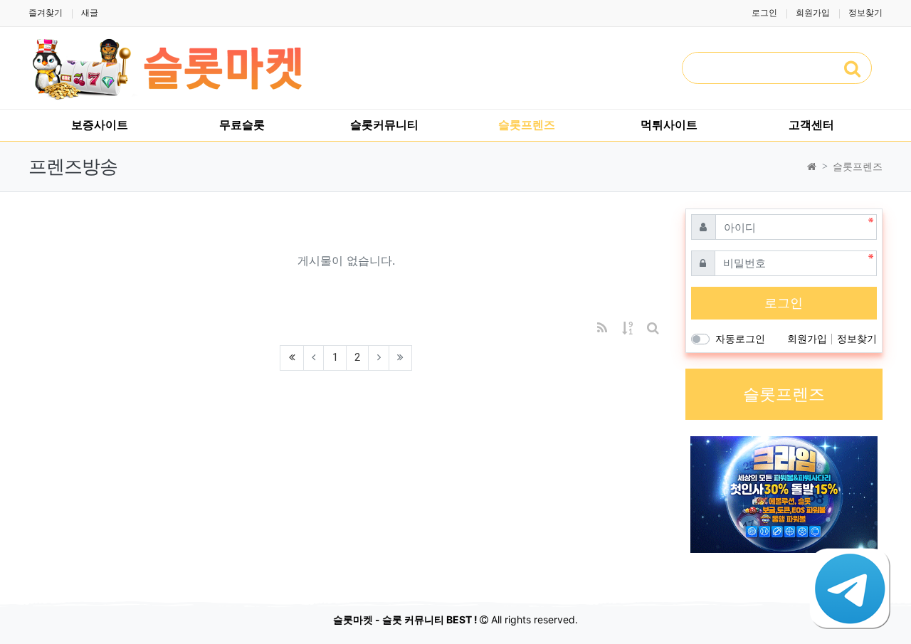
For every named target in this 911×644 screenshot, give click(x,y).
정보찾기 (865, 12)
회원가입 (813, 12)
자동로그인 (740, 338)
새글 (89, 12)
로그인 (764, 12)
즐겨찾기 (45, 12)
